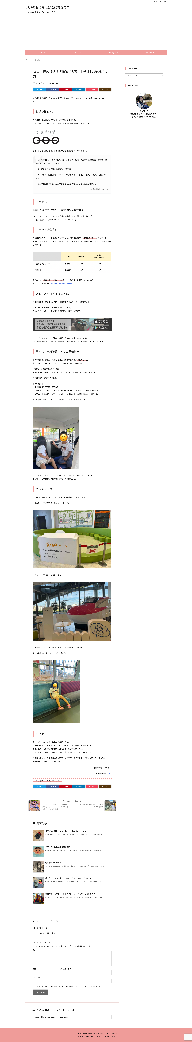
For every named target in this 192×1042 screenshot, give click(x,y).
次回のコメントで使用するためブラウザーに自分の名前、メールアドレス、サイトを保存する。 (68, 986)
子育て (106, 768)
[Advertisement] (96, 33)
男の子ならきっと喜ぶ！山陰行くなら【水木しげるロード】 (69, 878)
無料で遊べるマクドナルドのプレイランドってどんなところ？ (70, 894)
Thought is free (109, 1036)
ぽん (108, 773)
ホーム (30, 60)
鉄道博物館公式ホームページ (60, 283)
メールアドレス (65, 969)
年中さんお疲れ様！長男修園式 (57, 847)
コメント (36, 950)
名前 (34, 969)
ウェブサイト (37, 977)
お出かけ (39, 60)
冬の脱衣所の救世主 (53, 862)
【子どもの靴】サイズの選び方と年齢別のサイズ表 (65, 831)
